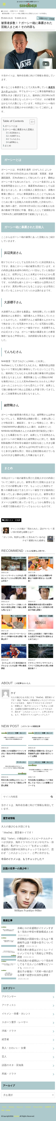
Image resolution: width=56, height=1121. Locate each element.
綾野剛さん (13, 142)
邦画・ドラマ (9, 1074)
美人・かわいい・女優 (14, 1048)
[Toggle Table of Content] (30, 121)
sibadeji (16, 1116)
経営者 (5, 1039)
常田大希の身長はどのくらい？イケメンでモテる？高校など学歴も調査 (35, 953)
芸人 (4, 1056)
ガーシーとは (11, 126)
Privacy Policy (38, 1107)
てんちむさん (14, 139)
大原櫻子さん (14, 136)
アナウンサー (9, 996)
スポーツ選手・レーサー (15, 1022)
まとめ (8, 146)
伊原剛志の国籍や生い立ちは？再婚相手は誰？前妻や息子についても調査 (35, 942)
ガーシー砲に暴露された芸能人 (19, 130)
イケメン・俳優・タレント (16, 1013)
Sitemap (11, 1107)
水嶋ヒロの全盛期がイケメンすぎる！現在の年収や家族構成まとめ (35, 932)
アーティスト (9, 1005)
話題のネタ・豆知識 (12, 520)
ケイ (13, 693)
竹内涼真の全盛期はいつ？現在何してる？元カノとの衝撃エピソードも (35, 964)
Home (4, 1107)
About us (20, 1107)
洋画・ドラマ (9, 1031)
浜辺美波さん (14, 133)
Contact (28, 1107)
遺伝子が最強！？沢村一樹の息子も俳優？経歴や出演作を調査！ (35, 975)
